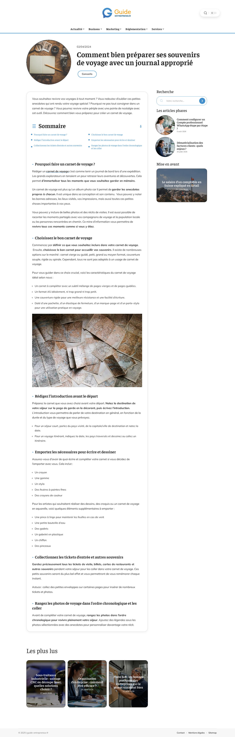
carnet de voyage (57, 171)
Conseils (87, 73)
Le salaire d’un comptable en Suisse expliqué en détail (182, 182)
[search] (205, 13)
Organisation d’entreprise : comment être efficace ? (87, 681)
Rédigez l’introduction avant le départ (51, 139)
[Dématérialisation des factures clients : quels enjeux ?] (165, 147)
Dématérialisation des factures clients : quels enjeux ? (190, 145)
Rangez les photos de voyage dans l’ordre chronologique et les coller (116, 147)
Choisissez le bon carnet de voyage (107, 134)
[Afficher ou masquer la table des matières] (104, 126)
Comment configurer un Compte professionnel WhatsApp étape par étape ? (192, 123)
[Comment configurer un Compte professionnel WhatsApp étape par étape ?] (165, 125)
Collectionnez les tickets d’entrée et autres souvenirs (58, 145)
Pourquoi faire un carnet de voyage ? (50, 134)
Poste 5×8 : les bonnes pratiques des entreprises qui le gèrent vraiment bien (128, 681)
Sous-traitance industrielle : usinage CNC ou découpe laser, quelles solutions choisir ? (46, 681)
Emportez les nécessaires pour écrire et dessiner (113, 139)
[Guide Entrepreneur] (117, 13)
